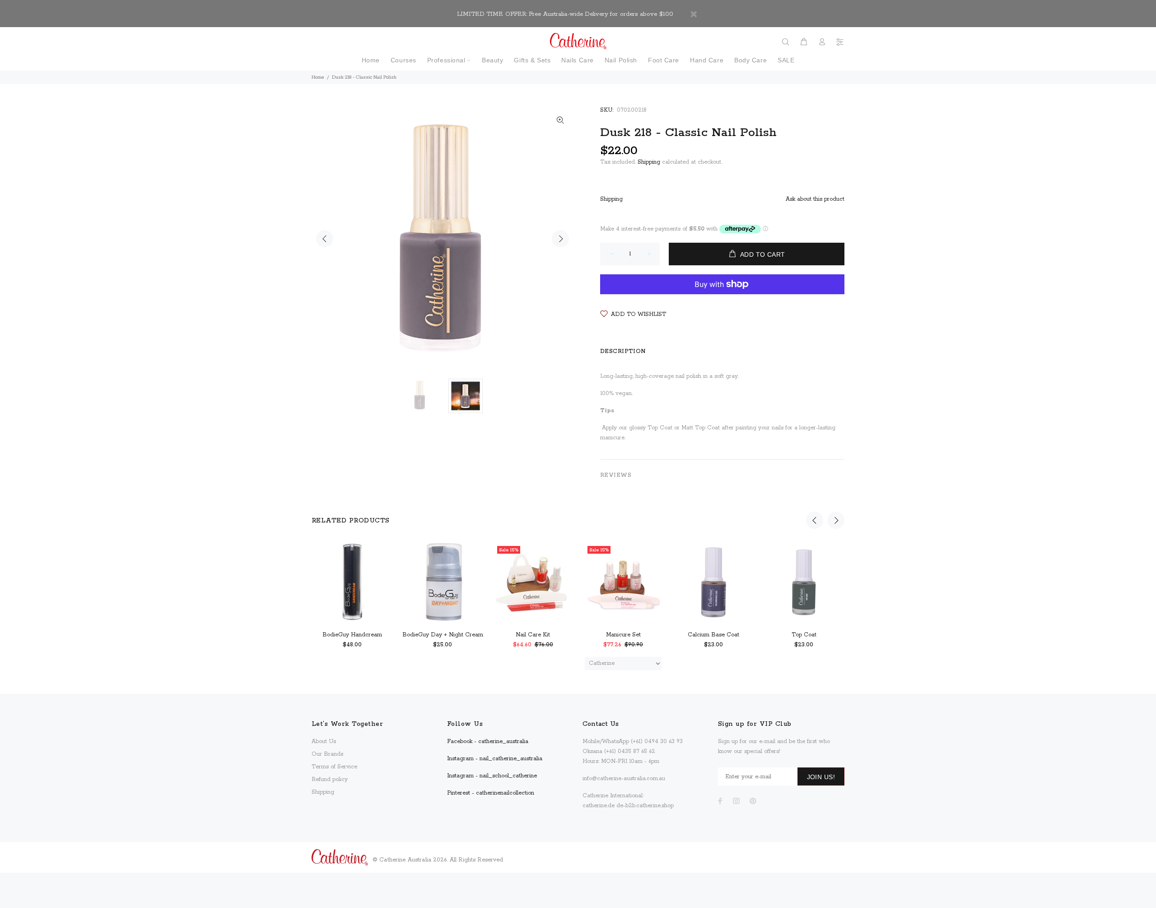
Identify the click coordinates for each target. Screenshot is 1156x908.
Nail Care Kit (533, 634)
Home (318, 77)
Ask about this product (815, 199)
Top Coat (804, 634)
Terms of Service (334, 766)
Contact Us (601, 724)
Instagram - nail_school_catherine (492, 775)
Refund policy (330, 779)
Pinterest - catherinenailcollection (490, 793)
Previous (324, 238)
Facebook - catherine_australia (487, 741)
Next (560, 238)
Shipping (649, 162)
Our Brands (327, 754)
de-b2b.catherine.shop (645, 805)
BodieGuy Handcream (352, 634)
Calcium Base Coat (713, 634)
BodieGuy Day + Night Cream (442, 634)
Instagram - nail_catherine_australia (494, 758)
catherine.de (599, 805)
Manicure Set (623, 634)
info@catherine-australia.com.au (624, 778)
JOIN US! (821, 777)
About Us (324, 741)
